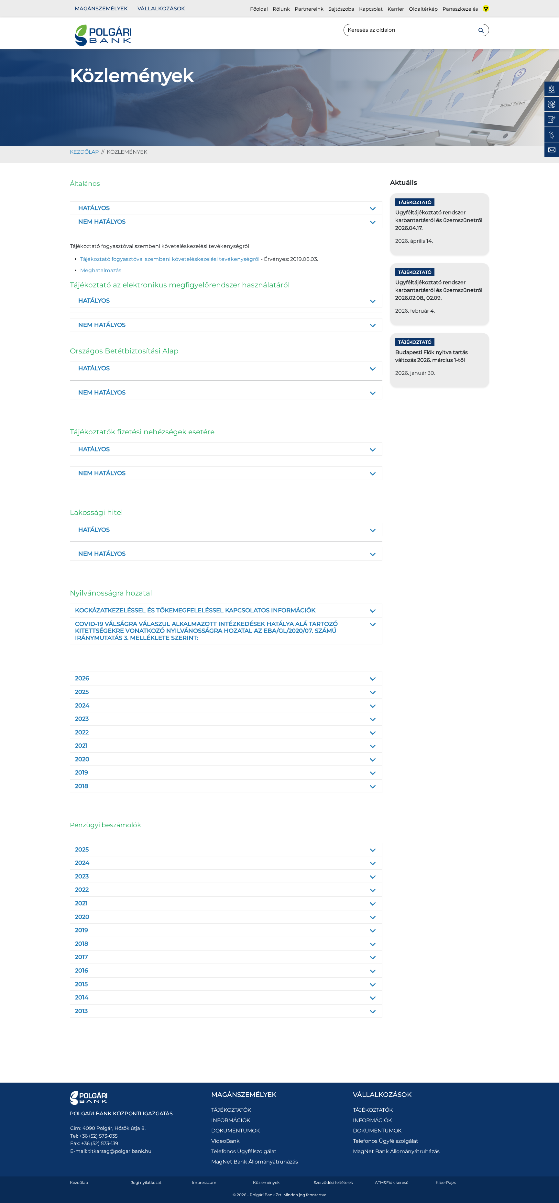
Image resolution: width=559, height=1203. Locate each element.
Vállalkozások (161, 9)
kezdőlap (84, 152)
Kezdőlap (79, 1182)
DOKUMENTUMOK (235, 1131)
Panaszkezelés (460, 9)
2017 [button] (81, 957)
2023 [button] (82, 718)
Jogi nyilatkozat (146, 1182)
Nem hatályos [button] (102, 221)
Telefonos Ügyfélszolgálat (244, 1151)
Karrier (396, 9)
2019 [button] (81, 772)
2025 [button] (82, 692)
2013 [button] (81, 1011)
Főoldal (259, 9)
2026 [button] (82, 678)
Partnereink (309, 9)
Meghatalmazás (100, 270)
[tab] (226, 208)
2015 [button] (81, 984)
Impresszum (204, 1182)
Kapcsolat (371, 9)
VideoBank (225, 1141)
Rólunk (281, 9)
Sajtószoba (341, 9)
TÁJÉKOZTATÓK (231, 1110)
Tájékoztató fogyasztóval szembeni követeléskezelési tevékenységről (169, 259)
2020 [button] (82, 759)
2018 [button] (81, 786)
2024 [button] (82, 705)
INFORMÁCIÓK (230, 1120)
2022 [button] (82, 732)
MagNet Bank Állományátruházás (254, 1162)
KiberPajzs (446, 1182)
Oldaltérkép (423, 9)
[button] (76, 208)
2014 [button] (81, 997)
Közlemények (266, 1182)
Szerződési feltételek (333, 1182)
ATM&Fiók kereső (392, 1182)
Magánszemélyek (101, 9)
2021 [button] (81, 745)
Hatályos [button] (94, 208)
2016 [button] (81, 970)
